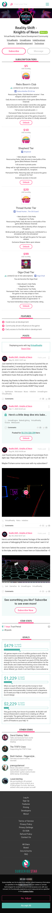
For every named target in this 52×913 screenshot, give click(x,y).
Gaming (11, 43)
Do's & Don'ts (26, 851)
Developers (26, 810)
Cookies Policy (28, 891)
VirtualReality (12, 40)
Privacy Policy (26, 824)
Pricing (26, 807)
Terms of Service (26, 821)
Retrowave (18, 392)
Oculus (7, 423)
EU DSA (26, 831)
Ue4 (6, 586)
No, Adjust (26, 898)
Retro (18, 520)
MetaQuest (15, 423)
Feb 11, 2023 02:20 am (17, 409)
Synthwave (9, 392)
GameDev (13, 586)
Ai (19, 586)
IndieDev (33, 392)
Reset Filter (26, 349)
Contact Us (26, 837)
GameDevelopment (24, 43)
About (26, 814)
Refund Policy (26, 834)
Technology (39, 43)
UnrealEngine (25, 40)
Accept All (26, 905)
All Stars (26, 844)
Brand (26, 847)
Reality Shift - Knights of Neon (20, 357)
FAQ (26, 854)
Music (26, 392)
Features (26, 804)
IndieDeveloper (39, 40)
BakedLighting (24, 420)
